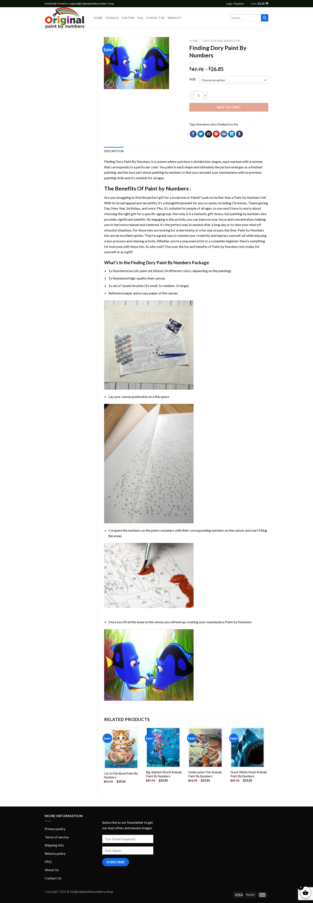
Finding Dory (225, 124)
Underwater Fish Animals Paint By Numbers (205, 774)
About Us (52, 870)
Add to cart (229, 107)
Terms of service (57, 837)
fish (236, 124)
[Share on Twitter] (200, 134)
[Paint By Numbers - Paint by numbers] (66, 17)
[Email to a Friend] (208, 134)
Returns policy (55, 853)
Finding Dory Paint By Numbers (127, 161)
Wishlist (174, 18)
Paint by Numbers (167, 188)
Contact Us (155, 18)
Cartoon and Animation (221, 41)
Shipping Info (54, 845)
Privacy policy (55, 829)
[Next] (268, 759)
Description (114, 151)
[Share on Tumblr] (239, 134)
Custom (128, 18)
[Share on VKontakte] (223, 134)
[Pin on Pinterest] (216, 134)
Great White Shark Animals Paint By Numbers (248, 774)
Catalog (112, 18)
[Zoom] (109, 84)
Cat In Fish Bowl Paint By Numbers (121, 775)
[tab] (114, 151)
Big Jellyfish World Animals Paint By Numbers (164, 774)
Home (98, 18)
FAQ (140, 18)
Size (192, 79)
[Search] (264, 17)
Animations (203, 124)
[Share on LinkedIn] (231, 134)
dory (213, 124)
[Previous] (104, 759)
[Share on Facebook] (193, 134)
